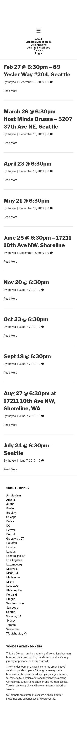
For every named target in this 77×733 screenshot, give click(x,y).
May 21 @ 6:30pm (26, 200)
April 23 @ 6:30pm (27, 163)
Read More (10, 91)
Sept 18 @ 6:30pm (27, 356)
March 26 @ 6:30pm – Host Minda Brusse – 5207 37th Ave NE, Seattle (38, 119)
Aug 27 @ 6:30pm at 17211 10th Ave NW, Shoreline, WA (30, 401)
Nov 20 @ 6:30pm (26, 282)
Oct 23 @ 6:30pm (26, 319)
